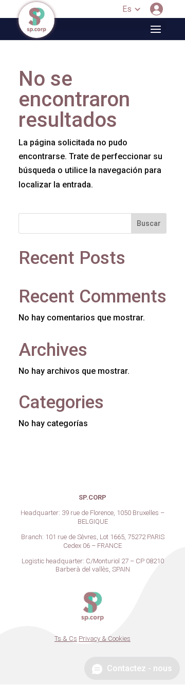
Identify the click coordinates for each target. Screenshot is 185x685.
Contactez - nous (138, 668)
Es (127, 9)
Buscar (149, 223)
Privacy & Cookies (105, 638)
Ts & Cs (65, 638)
